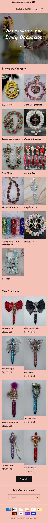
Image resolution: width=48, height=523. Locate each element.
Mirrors (27, 242)
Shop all (24, 46)
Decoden (6, 279)
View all (24, 479)
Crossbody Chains (11, 139)
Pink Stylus (28, 373)
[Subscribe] (37, 497)
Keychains (29, 207)
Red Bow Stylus (8, 329)
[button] (5, 9)
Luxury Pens (30, 173)
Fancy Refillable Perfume (10, 243)
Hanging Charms (32, 139)
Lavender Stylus (8, 466)
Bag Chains (8, 173)
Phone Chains (9, 207)
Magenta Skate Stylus (10, 423)
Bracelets (7, 105)
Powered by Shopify (30, 518)
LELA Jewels (20, 518)
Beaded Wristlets (33, 105)
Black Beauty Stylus (31, 329)
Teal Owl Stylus (30, 419)
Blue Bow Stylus (8, 369)
